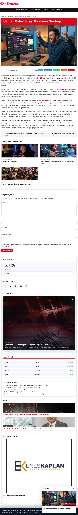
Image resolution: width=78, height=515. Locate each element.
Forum (46, 10)
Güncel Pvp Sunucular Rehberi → (63, 134)
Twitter (40, 70)
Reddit (64, 70)
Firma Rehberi (35, 10)
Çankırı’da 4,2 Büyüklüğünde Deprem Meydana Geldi (19, 392)
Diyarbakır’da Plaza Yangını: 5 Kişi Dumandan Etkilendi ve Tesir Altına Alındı (26, 385)
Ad (3, 220)
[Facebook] (5, 286)
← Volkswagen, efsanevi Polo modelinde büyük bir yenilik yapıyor (23, 134)
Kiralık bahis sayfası (49, 100)
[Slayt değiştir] (35, 500)
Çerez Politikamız (34, 512)
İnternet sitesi (6, 235)
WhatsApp (56, 70)
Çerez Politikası (57, 10)
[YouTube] (21, 286)
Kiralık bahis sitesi (40, 78)
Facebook (48, 70)
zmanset (10, 16)
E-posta (4, 227)
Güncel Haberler (21, 10)
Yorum (4, 202)
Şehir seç (7, 269)
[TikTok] (26, 286)
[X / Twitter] (10, 286)
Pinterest (71, 70)
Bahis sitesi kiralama (68, 89)
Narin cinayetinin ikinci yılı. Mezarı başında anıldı (18, 390)
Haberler (4, 16)
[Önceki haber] (68, 299)
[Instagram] (15, 286)
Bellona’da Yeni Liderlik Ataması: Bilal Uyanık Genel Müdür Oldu (22, 387)
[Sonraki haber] (72, 299)
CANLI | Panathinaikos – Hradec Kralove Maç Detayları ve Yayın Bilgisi (24, 394)
